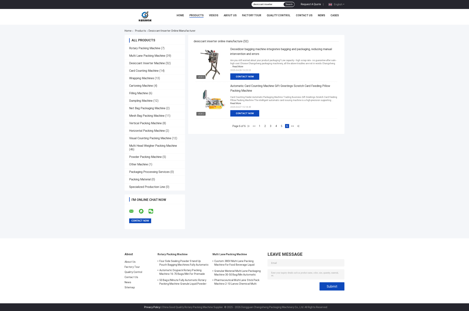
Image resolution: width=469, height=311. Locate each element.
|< (249, 126)
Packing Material (140, 179)
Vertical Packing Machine (145, 123)
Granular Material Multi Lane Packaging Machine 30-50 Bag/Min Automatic (237, 272)
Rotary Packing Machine (144, 48)
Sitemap (130, 287)
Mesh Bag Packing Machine (147, 115)
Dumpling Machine (141, 100)
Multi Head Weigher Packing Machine (153, 145)
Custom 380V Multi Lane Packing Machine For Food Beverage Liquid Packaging (234, 263)
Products (196, 15)
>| (298, 126)
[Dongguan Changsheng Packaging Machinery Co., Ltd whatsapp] (143, 211)
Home (180, 15)
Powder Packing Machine (145, 157)
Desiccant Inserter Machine (147, 63)
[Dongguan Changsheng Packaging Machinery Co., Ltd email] (133, 211)
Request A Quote (311, 4)
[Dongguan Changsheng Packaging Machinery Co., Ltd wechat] (153, 211)
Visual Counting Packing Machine (150, 138)
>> (292, 126)
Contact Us (304, 15)
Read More (237, 66)
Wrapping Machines (141, 78)
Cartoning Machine (141, 85)
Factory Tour (251, 15)
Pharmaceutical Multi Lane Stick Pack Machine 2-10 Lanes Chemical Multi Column (237, 282)
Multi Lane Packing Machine (147, 55)
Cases (334, 15)
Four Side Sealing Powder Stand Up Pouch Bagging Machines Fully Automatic (184, 263)
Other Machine (138, 164)
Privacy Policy (152, 307)
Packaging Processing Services (149, 172)
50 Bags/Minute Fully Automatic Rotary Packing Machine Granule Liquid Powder (182, 282)
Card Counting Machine (144, 70)
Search (289, 4)
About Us (230, 15)
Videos (213, 15)
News (321, 15)
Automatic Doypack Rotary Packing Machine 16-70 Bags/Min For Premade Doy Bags (182, 272)
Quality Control (278, 15)
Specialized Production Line (147, 187)
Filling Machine (138, 93)
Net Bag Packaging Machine (147, 108)
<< (254, 126)
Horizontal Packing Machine (147, 130)
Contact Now (245, 76)
